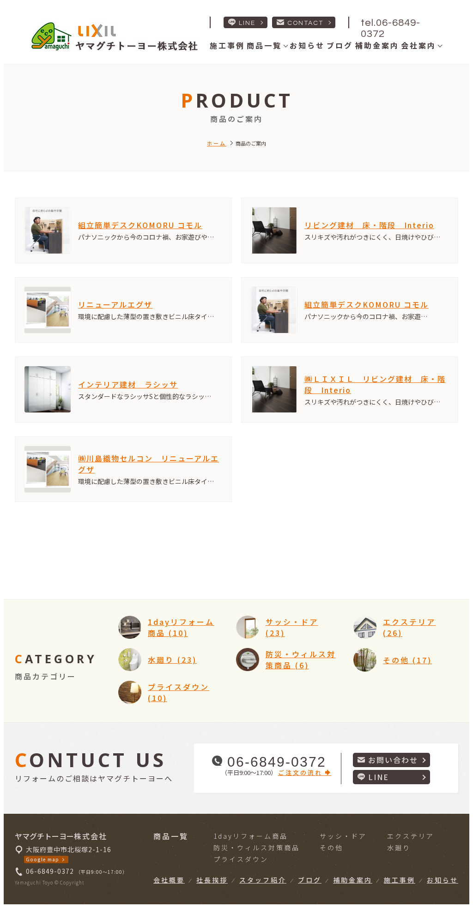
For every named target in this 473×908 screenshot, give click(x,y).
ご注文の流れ (301, 772)
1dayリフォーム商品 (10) (181, 627)
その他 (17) (407, 660)
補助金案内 (377, 45)
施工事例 (227, 45)
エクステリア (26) (409, 627)
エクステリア (410, 836)
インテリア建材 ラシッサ (128, 384)
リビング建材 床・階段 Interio (369, 224)
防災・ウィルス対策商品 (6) (301, 659)
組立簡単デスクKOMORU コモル (140, 224)
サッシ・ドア (343, 836)
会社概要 (169, 879)
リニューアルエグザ (115, 304)
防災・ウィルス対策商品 (256, 847)
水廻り (399, 847)
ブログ (340, 45)
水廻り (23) (172, 659)
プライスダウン (240, 859)
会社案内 (418, 45)
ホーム (216, 143)
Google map (42, 859)
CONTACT (305, 23)
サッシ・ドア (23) (292, 627)
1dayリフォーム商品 (250, 836)
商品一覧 (264, 45)
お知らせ (307, 45)
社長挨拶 (212, 879)
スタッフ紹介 (262, 879)
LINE (247, 23)
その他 (331, 847)
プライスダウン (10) (178, 692)
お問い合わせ (393, 759)
